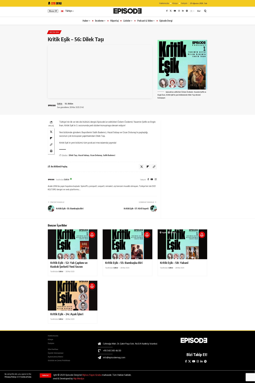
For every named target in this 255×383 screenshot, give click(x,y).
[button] (45, 375)
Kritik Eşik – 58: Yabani (174, 263)
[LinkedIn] (182, 11)
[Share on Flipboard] (51, 138)
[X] (170, 11)
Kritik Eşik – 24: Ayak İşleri (66, 314)
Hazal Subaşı (83, 155)
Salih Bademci (109, 155)
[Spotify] (186, 11)
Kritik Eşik (54, 32)
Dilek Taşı (73, 155)
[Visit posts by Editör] (51, 179)
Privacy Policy (10, 377)
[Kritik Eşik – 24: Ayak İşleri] (72, 296)
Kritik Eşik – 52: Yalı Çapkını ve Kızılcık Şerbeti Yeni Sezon (69, 264)
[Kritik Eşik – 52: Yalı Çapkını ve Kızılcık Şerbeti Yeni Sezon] (72, 244)
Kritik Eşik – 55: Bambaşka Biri (124, 263)
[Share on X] (51, 132)
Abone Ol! (53, 11)
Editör (59, 103)
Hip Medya (78, 378)
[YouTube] (175, 11)
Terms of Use (25, 377)
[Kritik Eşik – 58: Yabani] (182, 244)
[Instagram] (179, 11)
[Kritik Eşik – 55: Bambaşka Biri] (127, 244)
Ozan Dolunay (96, 155)
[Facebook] (167, 11)
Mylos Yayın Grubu (91, 375)
